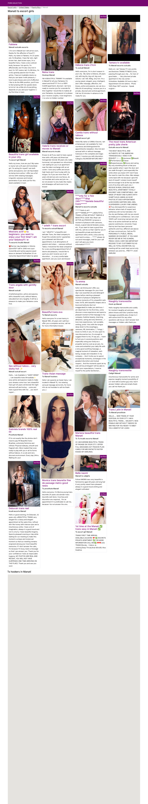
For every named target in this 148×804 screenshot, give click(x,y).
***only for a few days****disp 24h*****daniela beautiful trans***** (89, 199)
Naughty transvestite (120, 301)
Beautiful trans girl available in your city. (24, 155)
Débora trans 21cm (85, 65)
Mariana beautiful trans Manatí (87, 434)
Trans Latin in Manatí (120, 409)
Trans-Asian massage (54, 373)
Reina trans (48, 72)
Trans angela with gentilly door (22, 286)
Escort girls (12, 7)
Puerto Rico (36, 7)
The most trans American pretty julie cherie (122, 143)
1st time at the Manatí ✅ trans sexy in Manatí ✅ (88, 527)
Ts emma (80, 281)
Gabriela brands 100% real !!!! (23, 430)
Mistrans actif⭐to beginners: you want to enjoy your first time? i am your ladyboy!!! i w (23, 235)
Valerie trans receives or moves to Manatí (55, 147)
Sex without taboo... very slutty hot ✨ (22, 367)
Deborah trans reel (19, 508)
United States (24, 7)
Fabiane (13, 44)
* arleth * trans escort (54, 225)
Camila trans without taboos (86, 134)
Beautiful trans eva (52, 312)
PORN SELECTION (15, 3)
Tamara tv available (119, 62)
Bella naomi (81, 473)
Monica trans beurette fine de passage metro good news (56, 483)
